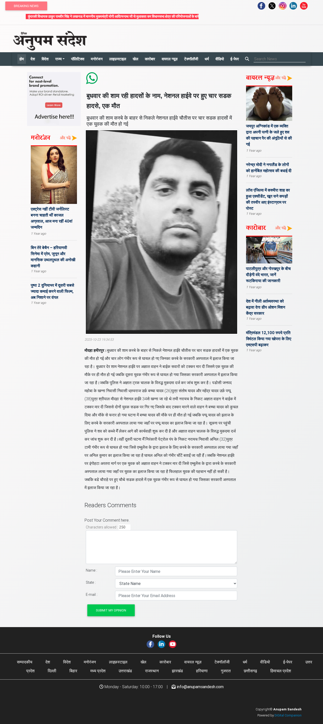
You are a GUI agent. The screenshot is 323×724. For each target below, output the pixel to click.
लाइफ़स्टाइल (117, 59)
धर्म (207, 59)
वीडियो (220, 59)
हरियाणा (202, 670)
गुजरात (226, 670)
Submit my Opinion (111, 610)
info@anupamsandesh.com (200, 686)
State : (91, 582)
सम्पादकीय (24, 661)
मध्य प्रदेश (97, 670)
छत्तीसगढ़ (250, 670)
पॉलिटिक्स (77, 59)
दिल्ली (52, 670)
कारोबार (150, 59)
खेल (135, 59)
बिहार (73, 670)
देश (33, 59)
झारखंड (177, 670)
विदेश (45, 59)
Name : (91, 570)
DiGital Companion (288, 715)
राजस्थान (152, 670)
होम (21, 59)
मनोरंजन (97, 59)
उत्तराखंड (125, 670)
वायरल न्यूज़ (170, 59)
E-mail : (91, 594)
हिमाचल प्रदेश (280, 670)
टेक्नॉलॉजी (191, 59)
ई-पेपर (234, 59)
